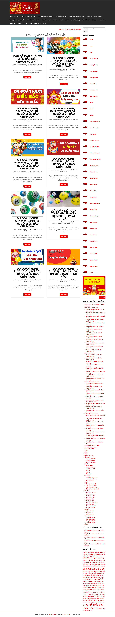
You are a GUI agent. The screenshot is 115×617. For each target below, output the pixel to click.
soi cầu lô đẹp (101, 595)
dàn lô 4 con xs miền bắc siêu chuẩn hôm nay (94, 350)
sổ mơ (44, 23)
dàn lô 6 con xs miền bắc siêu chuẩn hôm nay (94, 355)
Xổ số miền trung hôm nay (77, 16)
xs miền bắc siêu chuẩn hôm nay (93, 606)
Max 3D (91, 102)
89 (17, 66)
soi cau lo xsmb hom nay (98, 591)
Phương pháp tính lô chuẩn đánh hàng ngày (93, 586)
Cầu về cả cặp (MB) (94, 153)
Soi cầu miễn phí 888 (89, 600)
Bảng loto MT (89, 512)
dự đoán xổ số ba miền (90, 573)
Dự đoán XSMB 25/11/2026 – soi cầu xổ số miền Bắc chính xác (27, 222)
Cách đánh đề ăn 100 (88, 564)
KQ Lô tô (28, 23)
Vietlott (94, 20)
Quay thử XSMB (93, 247)
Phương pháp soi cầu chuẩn (17, 20)
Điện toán (102, 20)
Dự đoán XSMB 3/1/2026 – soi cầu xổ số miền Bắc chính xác (63, 273)
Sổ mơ (91, 272)
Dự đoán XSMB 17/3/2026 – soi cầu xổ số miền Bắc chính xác (63, 163)
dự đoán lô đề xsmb (88, 571)
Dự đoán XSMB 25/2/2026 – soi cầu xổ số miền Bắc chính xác (27, 164)
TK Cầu (12, 23)
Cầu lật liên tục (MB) (94, 146)
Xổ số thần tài (93, 134)
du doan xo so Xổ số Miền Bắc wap (95, 566)
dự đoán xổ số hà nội (91, 577)
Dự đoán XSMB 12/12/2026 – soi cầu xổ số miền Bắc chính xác (27, 273)
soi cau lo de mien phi (94, 589)
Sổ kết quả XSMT (94, 77)
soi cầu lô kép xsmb (97, 592)
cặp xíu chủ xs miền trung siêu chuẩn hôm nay (94, 387)
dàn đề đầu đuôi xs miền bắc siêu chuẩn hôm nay (27, 58)
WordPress (53, 614)
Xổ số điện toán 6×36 (91, 477)
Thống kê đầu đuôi (94, 165)
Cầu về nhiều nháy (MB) (95, 159)
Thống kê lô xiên (93, 178)
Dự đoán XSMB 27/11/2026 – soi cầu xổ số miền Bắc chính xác (63, 62)
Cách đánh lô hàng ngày (97, 556)
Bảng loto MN (89, 514)
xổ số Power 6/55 (94, 96)
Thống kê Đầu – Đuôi (95, 203)
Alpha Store (66, 614)
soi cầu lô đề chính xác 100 (99, 596)
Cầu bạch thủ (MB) (94, 140)
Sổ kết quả (85, 20)
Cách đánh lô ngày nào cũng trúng (93, 559)
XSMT (66, 20)
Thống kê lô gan (93, 172)
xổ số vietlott (93, 84)
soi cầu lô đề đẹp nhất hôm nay (97, 598)
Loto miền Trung (93, 241)
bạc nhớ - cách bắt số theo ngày (91, 552)
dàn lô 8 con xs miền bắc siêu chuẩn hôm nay (94, 358)
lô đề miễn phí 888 (89, 585)
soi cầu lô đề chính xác (88, 596)
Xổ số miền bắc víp (61, 16)
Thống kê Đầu (93, 191)
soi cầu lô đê (93, 594)
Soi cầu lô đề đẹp (87, 598)
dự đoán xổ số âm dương (95, 581)
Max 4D (91, 109)
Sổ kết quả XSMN (94, 71)
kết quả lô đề (94, 583)
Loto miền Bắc (93, 228)
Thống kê (20, 23)
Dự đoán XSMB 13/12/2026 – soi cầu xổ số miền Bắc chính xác (63, 112)
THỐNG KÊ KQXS (46, 20)
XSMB (55, 20)
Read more (27, 77)
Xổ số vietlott (89, 465)
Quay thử (37, 23)
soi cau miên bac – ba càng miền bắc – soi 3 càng (23, 16)
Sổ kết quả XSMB (94, 65)
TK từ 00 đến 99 (93, 222)
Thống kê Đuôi (93, 197)
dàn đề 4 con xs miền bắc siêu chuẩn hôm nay (94, 330)
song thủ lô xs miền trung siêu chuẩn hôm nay (94, 407)
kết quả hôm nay (75, 20)
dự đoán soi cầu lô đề (99, 571)
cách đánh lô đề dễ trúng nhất (96, 560)
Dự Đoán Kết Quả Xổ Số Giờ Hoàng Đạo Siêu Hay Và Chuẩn (63, 215)
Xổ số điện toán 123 (94, 128)
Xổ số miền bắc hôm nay (45, 16)
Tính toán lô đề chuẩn (33, 20)
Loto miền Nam (93, 235)
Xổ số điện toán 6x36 (95, 121)
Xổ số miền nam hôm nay (94, 16)
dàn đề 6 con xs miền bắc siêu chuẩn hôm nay (94, 333)
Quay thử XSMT (93, 260)
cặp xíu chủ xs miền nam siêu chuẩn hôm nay (94, 419)
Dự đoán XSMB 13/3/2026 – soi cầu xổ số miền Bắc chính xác (27, 112)
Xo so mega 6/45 (94, 90)
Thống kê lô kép (93, 184)
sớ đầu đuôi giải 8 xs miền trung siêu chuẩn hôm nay (94, 400)
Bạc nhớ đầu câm (96, 554)
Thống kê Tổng (93, 209)
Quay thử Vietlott (94, 266)
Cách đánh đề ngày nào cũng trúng (93, 562)
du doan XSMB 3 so (94, 568)
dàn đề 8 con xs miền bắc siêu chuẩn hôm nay (94, 337)
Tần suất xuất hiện (94, 216)
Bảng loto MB (89, 511)
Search (85, 31)
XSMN (61, 20)
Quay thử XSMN (93, 253)
